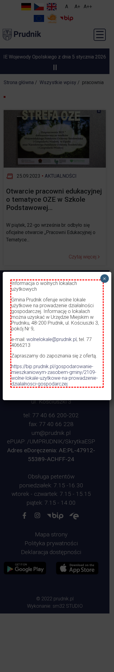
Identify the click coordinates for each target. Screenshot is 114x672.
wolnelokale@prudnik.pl (51, 339)
